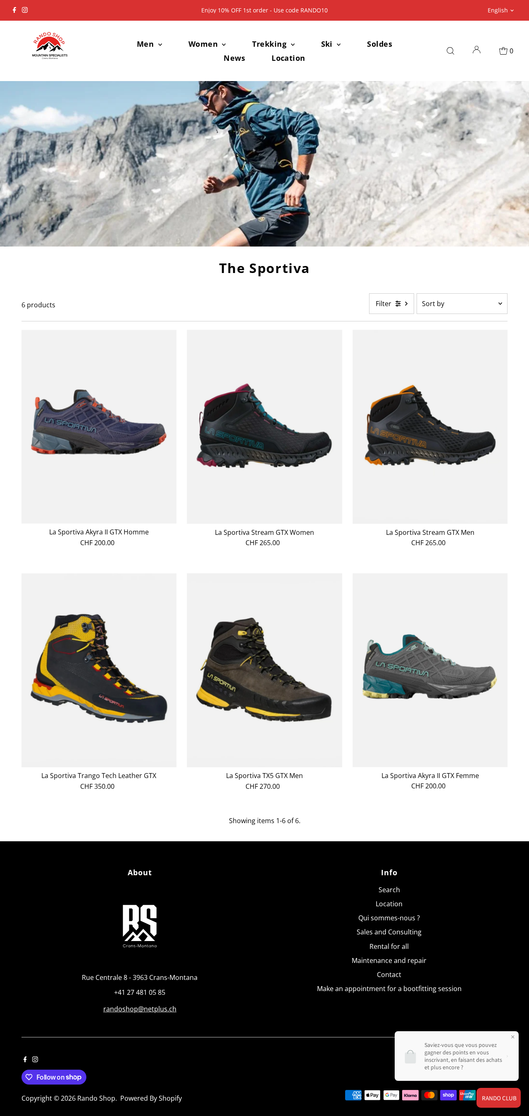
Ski (328, 44)
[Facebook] (14, 10)
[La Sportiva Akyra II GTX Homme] (99, 427)
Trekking (270, 44)
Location (288, 58)
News (234, 58)
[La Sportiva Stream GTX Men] (430, 427)
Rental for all (389, 946)
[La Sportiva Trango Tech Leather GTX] (99, 670)
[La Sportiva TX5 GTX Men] (264, 670)
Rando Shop (96, 1098)
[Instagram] (25, 10)
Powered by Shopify (151, 1098)
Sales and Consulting (389, 931)
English (498, 10)
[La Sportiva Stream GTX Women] (264, 427)
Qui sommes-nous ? (389, 917)
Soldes (379, 44)
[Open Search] (450, 51)
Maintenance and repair (389, 960)
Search (389, 889)
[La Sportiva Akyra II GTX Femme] (430, 670)
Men (146, 44)
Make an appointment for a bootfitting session (389, 988)
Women (204, 44)
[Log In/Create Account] (476, 51)
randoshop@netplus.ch (139, 1008)
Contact (389, 974)
